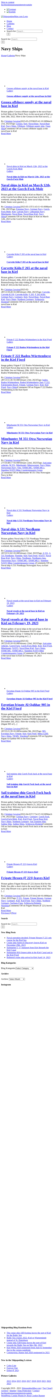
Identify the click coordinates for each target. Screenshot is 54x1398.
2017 (29, 1381)
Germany (19, 297)
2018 (34, 1381)
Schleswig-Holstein (34, 824)
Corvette (46, 292)
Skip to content (7, 2)
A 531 (45, 553)
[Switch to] (11, 9)
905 (44, 731)
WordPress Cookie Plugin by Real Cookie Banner (23, 1395)
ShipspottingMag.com (31, 1388)
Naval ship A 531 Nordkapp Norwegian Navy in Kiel (20, 531)
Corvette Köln (21, 294)
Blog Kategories (8, 968)
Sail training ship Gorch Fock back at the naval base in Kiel (26, 794)
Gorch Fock (14, 646)
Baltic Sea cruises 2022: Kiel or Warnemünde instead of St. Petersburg (26, 1339)
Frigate (22, 385)
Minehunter (6, 214)
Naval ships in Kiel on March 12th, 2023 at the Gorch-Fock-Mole (26, 187)
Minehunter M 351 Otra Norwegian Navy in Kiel (28, 425)
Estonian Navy (22, 209)
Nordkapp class (39, 558)
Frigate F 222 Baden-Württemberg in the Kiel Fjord (29, 339)
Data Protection (24, 1391)
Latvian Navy (23, 211)
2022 (49, 1381)
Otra (19, 468)
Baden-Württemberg (10, 382)
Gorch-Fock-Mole (29, 646)
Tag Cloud (47, 1388)
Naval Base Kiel (30, 214)
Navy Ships (11, 126)
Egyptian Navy (7, 733)
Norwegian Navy (8, 468)
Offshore (21, 126)
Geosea (19, 124)
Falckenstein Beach (9, 385)
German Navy (36, 209)
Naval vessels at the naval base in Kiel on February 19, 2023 (24, 621)
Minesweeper (33, 465)
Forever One (12, 1368)
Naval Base (33, 124)
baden (45, 380)
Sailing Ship (6, 824)
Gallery (10, 91)
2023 (9, 1383)
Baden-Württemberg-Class (31, 382)
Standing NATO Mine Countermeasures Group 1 (24, 561)
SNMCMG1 (38, 468)
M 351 (12, 465)
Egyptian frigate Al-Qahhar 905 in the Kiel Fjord (28, 691)
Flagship (18, 555)
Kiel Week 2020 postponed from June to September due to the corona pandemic (29, 1348)
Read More (6, 133)
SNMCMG (27, 468)
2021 (44, 1381)
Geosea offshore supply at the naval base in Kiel (28, 88)
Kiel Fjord (32, 555)
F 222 (47, 382)
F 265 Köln (40, 294)
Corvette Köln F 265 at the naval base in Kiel (26, 254)
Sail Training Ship (38, 821)
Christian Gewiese (12, 121)
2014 (14, 1381)
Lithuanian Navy (37, 211)
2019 (39, 1381)
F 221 (19, 898)
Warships (24, 736)
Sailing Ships (18, 824)
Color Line (11, 1365)
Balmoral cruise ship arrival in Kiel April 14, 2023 (28, 957)
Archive (4, 979)
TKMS (15, 736)
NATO (41, 555)
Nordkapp (26, 558)
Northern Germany (25, 299)
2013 (9, 1381)
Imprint (13, 1391)
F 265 (31, 294)
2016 (24, 1381)
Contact (36, 1391)
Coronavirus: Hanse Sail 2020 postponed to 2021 (28, 1352)
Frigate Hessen (36, 898)
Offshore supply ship (35, 126)
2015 (19, 1381)
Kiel (25, 124)
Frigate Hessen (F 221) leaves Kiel (22, 864)
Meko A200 (43, 733)
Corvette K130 (7, 294)
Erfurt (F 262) (13, 1370)
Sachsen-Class (16, 903)
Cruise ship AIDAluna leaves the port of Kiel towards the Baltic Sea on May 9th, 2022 (26, 1344)
